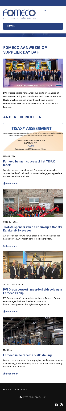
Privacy (7, 389)
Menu (12, 26)
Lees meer (11, 183)
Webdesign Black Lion (34, 397)
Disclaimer (21, 389)
